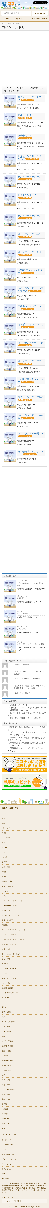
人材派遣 (5, 1109)
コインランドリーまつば (31, 342)
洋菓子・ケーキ (7, 896)
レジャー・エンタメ (9, 968)
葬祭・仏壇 (6, 1080)
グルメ (4, 814)
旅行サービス (6, 998)
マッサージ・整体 (8, 1022)
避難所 (4, 1128)
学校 (3, 1036)
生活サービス (6, 1065)
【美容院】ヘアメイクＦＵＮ (19, 705)
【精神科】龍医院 (21, 664)
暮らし (4, 1007)
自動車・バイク (7, 1070)
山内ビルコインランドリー (31, 325)
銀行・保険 (6, 1085)
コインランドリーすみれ (31, 397)
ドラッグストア (7, 920)
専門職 (4, 1104)
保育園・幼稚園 (7, 1046)
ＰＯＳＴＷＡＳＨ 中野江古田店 (31, 157)
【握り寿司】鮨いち (22, 693)
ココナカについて (8, 1145)
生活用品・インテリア (10, 944)
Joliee (28, 1207)
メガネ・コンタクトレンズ (11, 915)
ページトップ (7, 1197)
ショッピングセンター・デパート (13, 930)
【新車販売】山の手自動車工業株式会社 (24, 743)
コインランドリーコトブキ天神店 (31, 289)
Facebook (5, 1178)
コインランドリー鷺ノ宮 (31, 433)
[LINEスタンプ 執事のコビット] (24, 782)
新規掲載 (18, 19)
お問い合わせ (6, 1169)
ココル (38, 1207)
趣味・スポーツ (7, 949)
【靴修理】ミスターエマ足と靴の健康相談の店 (27, 708)
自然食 (4, 876)
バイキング (6, 828)
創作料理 (5, 872)
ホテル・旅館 (6, 983)
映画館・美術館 (7, 988)
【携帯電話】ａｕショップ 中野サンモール (25, 748)
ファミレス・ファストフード (12, 901)
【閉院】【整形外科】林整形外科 (28, 679)
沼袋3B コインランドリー (30, 271)
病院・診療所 (6, 1012)
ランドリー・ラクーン (29, 176)
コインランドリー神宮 (29, 361)
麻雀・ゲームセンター (10, 978)
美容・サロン (6, 1099)
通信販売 (5, 964)
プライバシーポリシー (10, 1159)
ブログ (4, 1149)
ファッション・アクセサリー (12, 954)
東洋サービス (25, 115)
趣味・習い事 (6, 1031)
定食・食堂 (6, 867)
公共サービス (6, 1119)
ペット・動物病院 (8, 1089)
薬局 (3, 1017)
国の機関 (5, 1114)
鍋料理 (4, 857)
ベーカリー (6, 891)
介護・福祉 (6, 1027)
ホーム (7, 19)
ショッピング (6, 910)
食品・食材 (6, 959)
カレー (4, 847)
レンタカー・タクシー (10, 993)
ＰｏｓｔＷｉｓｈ (27, 195)
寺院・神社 (6, 1123)
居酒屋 (4, 862)
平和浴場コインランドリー (31, 307)
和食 (3, 818)
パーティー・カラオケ (10, 906)
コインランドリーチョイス (31, 416)
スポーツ (5, 973)
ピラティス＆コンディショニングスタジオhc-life (31, 583)
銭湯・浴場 (6, 1094)
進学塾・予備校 (7, 1041)
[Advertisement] (24, 57)
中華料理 (5, 833)
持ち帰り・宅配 (7, 881)
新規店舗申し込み (8, 1154)
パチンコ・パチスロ (9, 1002)
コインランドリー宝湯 (29, 252)
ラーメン (5, 843)
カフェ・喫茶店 (7, 886)
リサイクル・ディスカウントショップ (15, 939)
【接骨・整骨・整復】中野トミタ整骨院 (24, 718)
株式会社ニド (25, 135)
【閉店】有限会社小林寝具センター (22, 727)
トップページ (6, 1140)
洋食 (3, 823)
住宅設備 (5, 1056)
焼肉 (3, 852)
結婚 (3, 1075)
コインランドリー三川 (29, 234)
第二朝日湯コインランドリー (31, 452)
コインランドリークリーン (31, 98)
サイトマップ (6, 1164)
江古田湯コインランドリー (31, 380)
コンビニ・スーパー (9, 935)
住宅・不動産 (6, 1051)
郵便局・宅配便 (7, 1060)
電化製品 (5, 925)
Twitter (4, 1174)
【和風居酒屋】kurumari (18, 710)
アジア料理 (6, 838)
